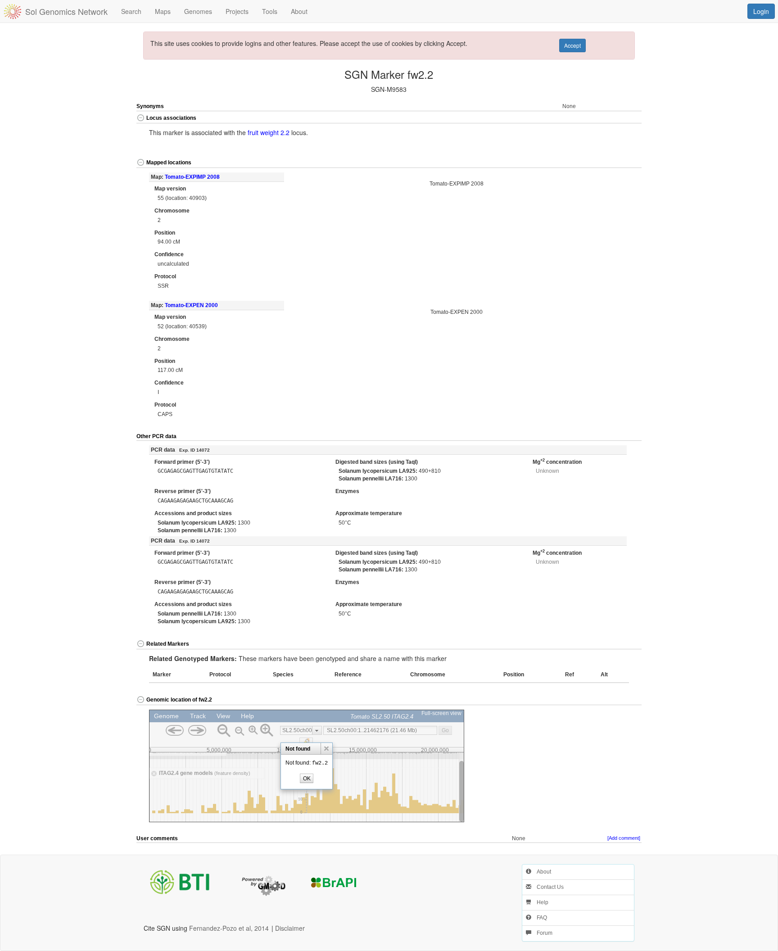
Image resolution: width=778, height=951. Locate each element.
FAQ (539, 918)
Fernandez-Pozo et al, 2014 (229, 928)
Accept (572, 45)
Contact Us (547, 887)
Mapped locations (168, 162)
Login (761, 11)
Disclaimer (290, 928)
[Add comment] (623, 838)
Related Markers (167, 644)
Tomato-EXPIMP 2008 (192, 177)
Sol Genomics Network (66, 11)
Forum (541, 933)
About (541, 872)
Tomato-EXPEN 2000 (191, 305)
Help (539, 902)
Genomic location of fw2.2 (179, 700)
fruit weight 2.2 (268, 132)
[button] (616, 118)
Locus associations (171, 118)
